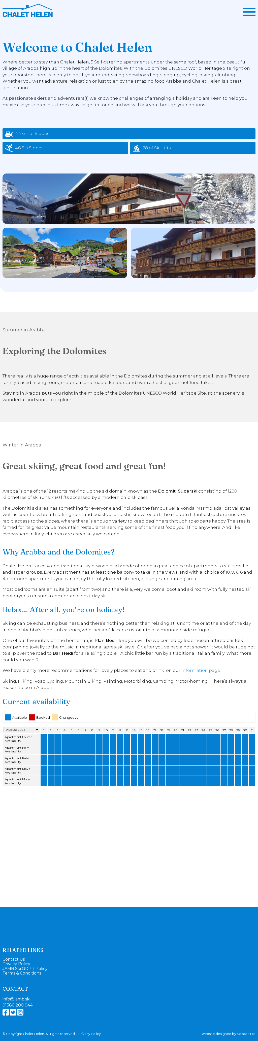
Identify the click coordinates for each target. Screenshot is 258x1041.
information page (200, 670)
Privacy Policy (16, 964)
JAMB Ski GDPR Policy (25, 968)
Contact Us (14, 959)
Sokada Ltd (246, 1034)
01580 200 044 (18, 1005)
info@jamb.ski (16, 999)
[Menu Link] (249, 12)
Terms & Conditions (22, 973)
